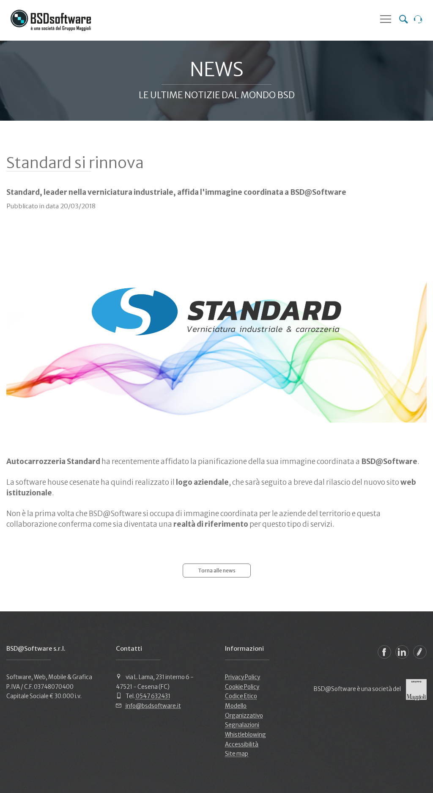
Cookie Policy (242, 687)
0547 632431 (153, 696)
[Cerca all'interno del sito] (403, 20)
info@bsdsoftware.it (153, 706)
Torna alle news (217, 570)
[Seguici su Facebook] (384, 652)
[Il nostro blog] (420, 652)
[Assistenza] (418, 20)
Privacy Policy (242, 677)
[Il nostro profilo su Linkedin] (402, 652)
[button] (385, 19)
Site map (236, 753)
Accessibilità (241, 744)
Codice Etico (241, 696)
